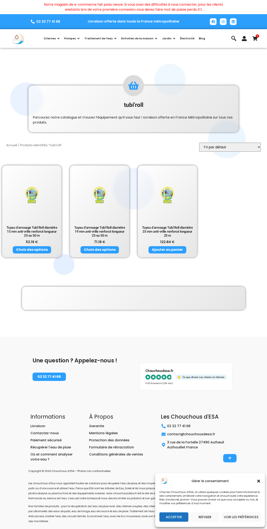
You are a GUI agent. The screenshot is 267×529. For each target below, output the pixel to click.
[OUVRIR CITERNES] (58, 38)
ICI (200, 9)
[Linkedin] (233, 21)
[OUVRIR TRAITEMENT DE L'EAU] (115, 38)
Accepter (174, 517)
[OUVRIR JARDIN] (174, 38)
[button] (259, 481)
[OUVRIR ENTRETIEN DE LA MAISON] (156, 38)
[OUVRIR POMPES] (78, 38)
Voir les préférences (241, 517)
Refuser (205, 517)
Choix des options (32, 249)
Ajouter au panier (167, 249)
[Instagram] (223, 21)
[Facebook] (213, 21)
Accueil (11, 145)
